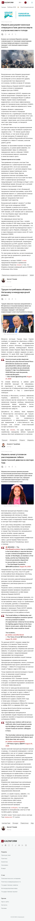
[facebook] (12, 845)
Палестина (24, 823)
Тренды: (3, 7)
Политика (4, 858)
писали (19, 265)
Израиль (30, 440)
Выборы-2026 (11, 7)
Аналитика (4, 862)
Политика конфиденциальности (11, 882)
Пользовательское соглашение (10, 878)
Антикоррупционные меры (9, 888)
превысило (8, 817)
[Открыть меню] (32, 2)
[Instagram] (2, 34)
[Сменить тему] (26, 2)
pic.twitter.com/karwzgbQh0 (15, 741)
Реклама (4, 908)
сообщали (14, 807)
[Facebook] (12, 34)
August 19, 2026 (25, 566)
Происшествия (5, 855)
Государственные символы (9, 885)
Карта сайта (5, 901)
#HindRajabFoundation (13, 549)
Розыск (22, 440)
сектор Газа (6, 823)
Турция (4, 440)
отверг (24, 260)
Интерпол (13, 440)
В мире (15, 823)
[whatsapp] (6, 34)
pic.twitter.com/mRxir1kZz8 (15, 635)
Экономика (4, 865)
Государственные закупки (9, 891)
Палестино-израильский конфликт (14, 275)
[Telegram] (9, 34)
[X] (16, 34)
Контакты (4, 905)
